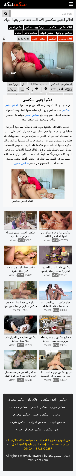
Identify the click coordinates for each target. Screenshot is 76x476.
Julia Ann (23, 38)
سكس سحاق (33, 429)
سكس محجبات (18, 407)
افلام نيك (52, 27)
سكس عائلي (30, 33)
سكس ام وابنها (64, 33)
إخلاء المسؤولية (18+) (33, 444)
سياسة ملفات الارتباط (20, 440)
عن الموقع (64, 440)
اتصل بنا (13, 444)
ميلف (18, 33)
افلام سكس (65, 27)
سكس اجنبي (15, 27)
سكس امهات (46, 33)
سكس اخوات (37, 422)
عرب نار (56, 414)
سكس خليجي (38, 407)
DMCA (28, 449)
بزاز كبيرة (39, 27)
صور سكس (51, 429)
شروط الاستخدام (45, 440)
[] (6, 13)
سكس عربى (58, 407)
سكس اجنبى (40, 414)
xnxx (19, 429)
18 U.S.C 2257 (43, 449)
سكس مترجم (18, 422)
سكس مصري (16, 399)
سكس (28, 27)
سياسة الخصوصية (58, 444)
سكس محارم (21, 414)
